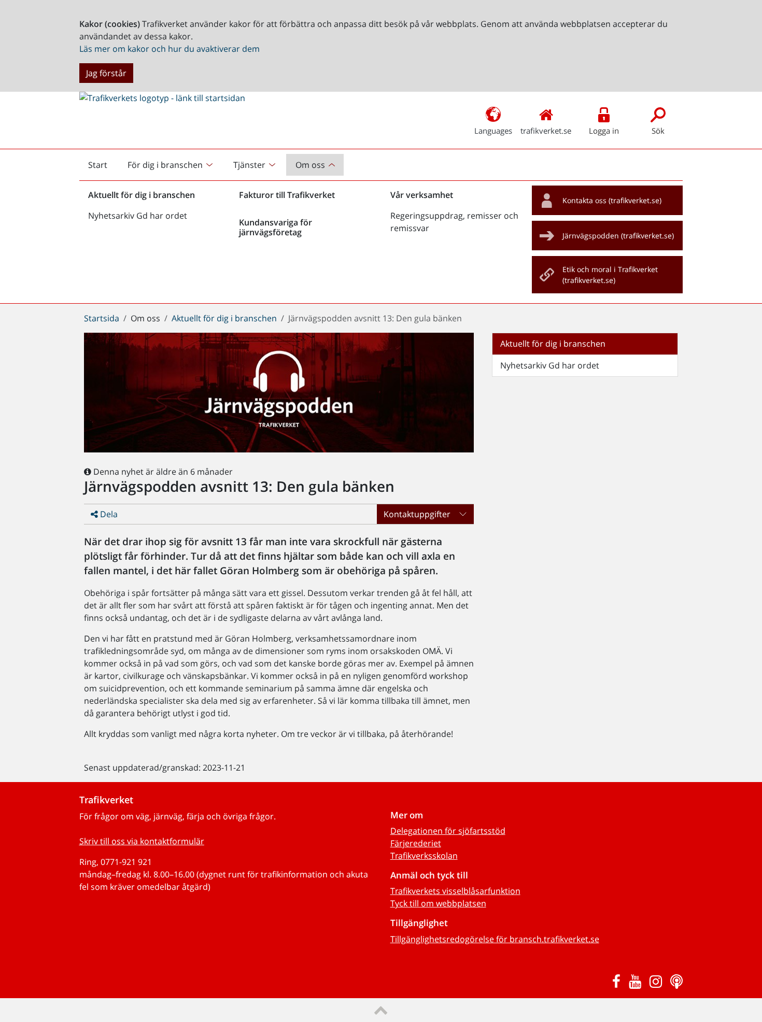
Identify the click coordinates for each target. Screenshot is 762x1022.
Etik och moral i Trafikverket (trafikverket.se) (610, 275)
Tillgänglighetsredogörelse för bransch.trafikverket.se (494, 939)
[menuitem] (171, 165)
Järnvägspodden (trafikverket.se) (618, 235)
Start (102, 167)
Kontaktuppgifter (417, 514)
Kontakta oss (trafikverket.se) (611, 200)
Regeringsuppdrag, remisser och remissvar (454, 222)
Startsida (101, 318)
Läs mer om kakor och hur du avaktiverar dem (169, 48)
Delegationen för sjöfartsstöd (447, 830)
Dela (108, 514)
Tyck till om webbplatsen (438, 903)
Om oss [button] (310, 165)
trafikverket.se (545, 130)
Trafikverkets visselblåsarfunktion (455, 891)
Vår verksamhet (421, 195)
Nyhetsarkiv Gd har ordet (137, 215)
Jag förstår (106, 73)
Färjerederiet (415, 843)
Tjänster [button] (249, 165)
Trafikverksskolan (424, 855)
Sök (658, 130)
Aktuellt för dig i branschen (141, 195)
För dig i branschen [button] (165, 165)
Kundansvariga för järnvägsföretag (275, 227)
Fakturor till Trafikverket (287, 195)
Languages (493, 130)
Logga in (604, 130)
